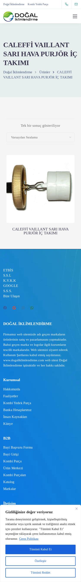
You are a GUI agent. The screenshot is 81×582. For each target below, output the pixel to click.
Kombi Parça (12, 461)
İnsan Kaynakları (15, 417)
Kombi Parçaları (14, 475)
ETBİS (8, 270)
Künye (8, 424)
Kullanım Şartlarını (16, 355)
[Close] (76, 508)
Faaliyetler (10, 396)
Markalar (9, 489)
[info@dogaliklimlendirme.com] (79, 4)
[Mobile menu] (75, 16)
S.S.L (7, 275)
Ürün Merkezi (13, 468)
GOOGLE (10, 286)
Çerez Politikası (28, 538)
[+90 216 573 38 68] (67, 4)
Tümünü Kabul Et (40, 549)
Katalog (8, 482)
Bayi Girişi (11, 454)
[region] (40, 543)
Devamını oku (40, 205)
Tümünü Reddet (40, 572)
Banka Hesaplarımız (17, 410)
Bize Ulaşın (11, 296)
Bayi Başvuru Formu (18, 447)
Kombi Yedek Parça (38, 4)
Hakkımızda (11, 389)
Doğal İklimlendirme (13, 4)
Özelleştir (40, 561)
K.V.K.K (9, 280)
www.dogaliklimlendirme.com (23, 360)
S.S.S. (7, 291)
